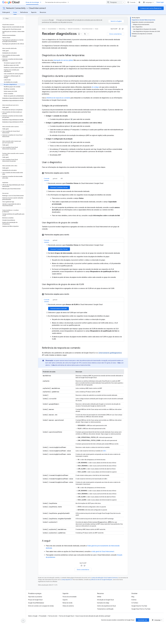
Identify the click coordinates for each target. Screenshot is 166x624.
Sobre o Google (32, 616)
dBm (104, 451)
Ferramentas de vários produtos (55, 2)
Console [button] (46, 178)
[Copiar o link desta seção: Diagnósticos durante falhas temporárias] (86, 55)
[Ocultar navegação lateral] (23, 620)
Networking (62, 29)
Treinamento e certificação (105, 609)
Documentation (52, 29)
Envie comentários (115, 34)
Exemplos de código (103, 603)
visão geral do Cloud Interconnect (103, 551)
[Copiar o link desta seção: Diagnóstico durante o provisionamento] (85, 76)
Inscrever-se (142, 620)
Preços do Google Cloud (35, 600)
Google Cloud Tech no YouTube (141, 609)
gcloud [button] (55, 178)
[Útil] (119, 28)
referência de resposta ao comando (58, 98)
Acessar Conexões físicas (59, 187)
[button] (12, 56)
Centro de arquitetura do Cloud (106, 606)
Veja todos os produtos (35, 596)
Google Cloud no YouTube (139, 606)
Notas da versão (67, 603)
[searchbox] (13, 18)
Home (43, 29)
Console (132, 2)
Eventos (134, 600)
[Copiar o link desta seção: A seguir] (52, 541)
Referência (24, 12)
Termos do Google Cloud (66, 616)
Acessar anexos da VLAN (58, 308)
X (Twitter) (135, 603)
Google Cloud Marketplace (36, 603)
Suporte (33, 12)
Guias (15, 12)
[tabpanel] (83, 199)
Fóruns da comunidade (69, 596)
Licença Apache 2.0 (66, 579)
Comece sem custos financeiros (150, 8)
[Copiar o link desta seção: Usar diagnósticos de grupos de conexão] (80, 223)
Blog (133, 596)
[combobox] (115, 2)
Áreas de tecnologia (32, 2)
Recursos (43, 12)
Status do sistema (68, 606)
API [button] (62, 178)
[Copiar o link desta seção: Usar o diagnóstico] (64, 162)
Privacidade (42, 616)
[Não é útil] (122, 28)
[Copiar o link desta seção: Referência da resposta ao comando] (82, 348)
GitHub (99, 596)
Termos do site (52, 616)
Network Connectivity (16, 8)
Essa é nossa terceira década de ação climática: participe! (93, 616)
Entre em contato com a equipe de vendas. (41, 606)
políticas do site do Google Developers (101, 579)
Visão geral (6, 12)
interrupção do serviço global (63, 60)
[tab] (46, 178)
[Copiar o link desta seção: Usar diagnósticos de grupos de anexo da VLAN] (86, 284)
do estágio (95, 87)
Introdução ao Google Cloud (105, 600)
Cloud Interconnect (37, 8)
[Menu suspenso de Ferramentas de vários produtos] (68, 2)
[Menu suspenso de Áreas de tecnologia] (41, 2)
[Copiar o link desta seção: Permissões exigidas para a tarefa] (71, 173)
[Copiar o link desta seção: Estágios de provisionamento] (70, 106)
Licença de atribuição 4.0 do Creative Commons (104, 577)
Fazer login (160, 2)
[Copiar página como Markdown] (85, 34)
